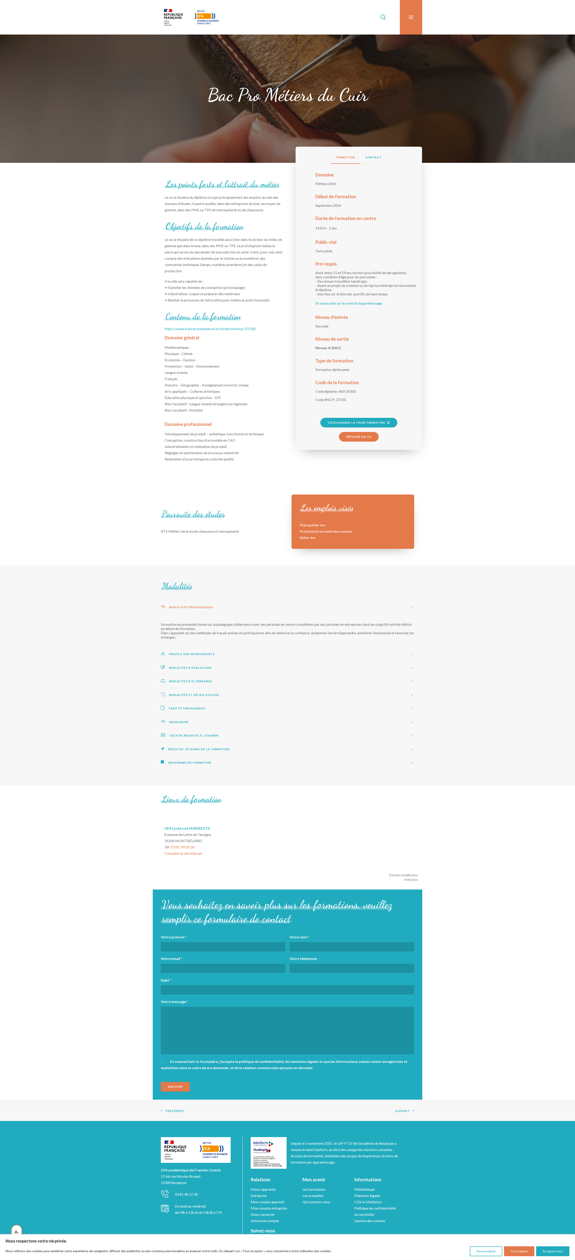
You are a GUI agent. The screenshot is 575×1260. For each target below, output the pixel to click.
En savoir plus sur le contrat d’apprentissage (348, 303)
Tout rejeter (519, 1251)
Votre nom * (300, 937)
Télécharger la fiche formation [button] (356, 422)
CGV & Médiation (368, 1202)
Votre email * (171, 958)
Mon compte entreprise (269, 1208)
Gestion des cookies (369, 1221)
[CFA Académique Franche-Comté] (191, 17)
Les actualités (313, 1195)
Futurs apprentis (263, 1189)
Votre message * (174, 1001)
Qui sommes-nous (316, 1202)
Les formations (314, 1189)
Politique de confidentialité (375, 1208)
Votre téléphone (303, 958)
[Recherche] (381, 17)
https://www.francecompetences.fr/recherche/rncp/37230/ (210, 329)
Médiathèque (364, 1189)
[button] (411, 17)
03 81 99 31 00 (182, 847)
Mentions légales (367, 1195)
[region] (287, 1247)
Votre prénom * (174, 937)
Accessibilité (364, 1214)
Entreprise (259, 1195)
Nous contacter (263, 1214)
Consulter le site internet (183, 853)
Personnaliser (486, 1251)
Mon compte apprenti (267, 1202)
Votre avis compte (265, 1221)
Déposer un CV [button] (359, 436)
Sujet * (166, 980)
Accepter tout (553, 1251)
